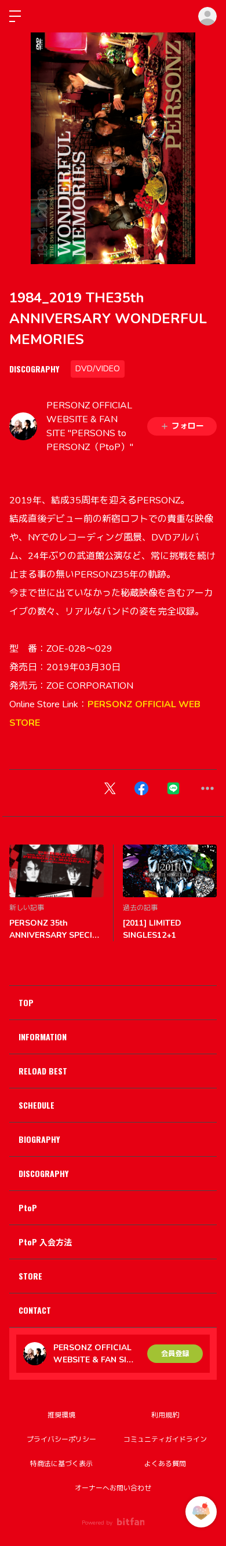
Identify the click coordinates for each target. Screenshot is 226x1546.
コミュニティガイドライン (165, 1439)
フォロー (188, 426)
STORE (30, 1276)
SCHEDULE (36, 1105)
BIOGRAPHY (39, 1139)
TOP (26, 1002)
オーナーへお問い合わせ (113, 1488)
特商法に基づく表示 (61, 1463)
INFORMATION (43, 1036)
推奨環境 (61, 1415)
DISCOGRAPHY (34, 369)
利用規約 (165, 1415)
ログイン (207, 16)
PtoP (28, 1207)
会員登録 (175, 1353)
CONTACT (35, 1310)
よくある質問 (165, 1463)
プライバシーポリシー (61, 1439)
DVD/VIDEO (97, 368)
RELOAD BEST (43, 1071)
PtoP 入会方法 (45, 1242)
